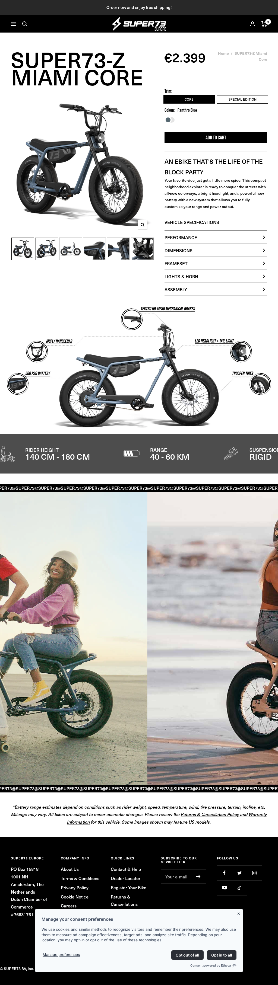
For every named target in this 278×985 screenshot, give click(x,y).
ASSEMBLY (176, 289)
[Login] (252, 23)
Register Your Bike (128, 887)
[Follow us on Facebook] (224, 872)
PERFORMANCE (181, 237)
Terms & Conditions (80, 878)
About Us (70, 869)
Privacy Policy (75, 887)
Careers (69, 905)
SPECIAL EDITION (243, 99)
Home (223, 53)
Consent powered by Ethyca (210, 965)
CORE (189, 99)
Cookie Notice (75, 896)
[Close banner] (239, 912)
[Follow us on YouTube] (224, 887)
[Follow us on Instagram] (254, 872)
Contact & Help (126, 869)
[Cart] (264, 24)
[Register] (198, 876)
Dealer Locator (125, 878)
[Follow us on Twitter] (239, 872)
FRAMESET (176, 263)
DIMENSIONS (178, 250)
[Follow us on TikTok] (239, 887)
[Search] (24, 23)
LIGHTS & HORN (181, 276)
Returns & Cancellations (124, 900)
